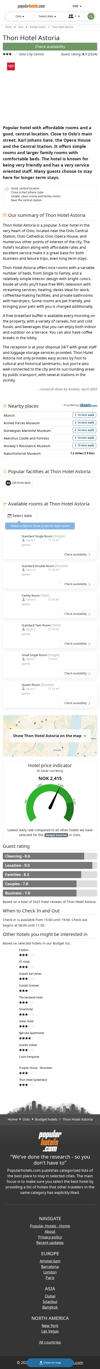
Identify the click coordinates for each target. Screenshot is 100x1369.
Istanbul (50, 1301)
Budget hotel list (56, 835)
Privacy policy (50, 1237)
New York (50, 1325)
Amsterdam (50, 1261)
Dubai (50, 1296)
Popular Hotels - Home (50, 1226)
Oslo (20, 27)
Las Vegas (50, 1331)
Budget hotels (38, 27)
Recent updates (50, 1242)
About (50, 1231)
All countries (50, 1342)
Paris (50, 1277)
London (50, 1272)
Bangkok (50, 1307)
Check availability (75, 554)
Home (8, 27)
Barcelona (50, 1266)
